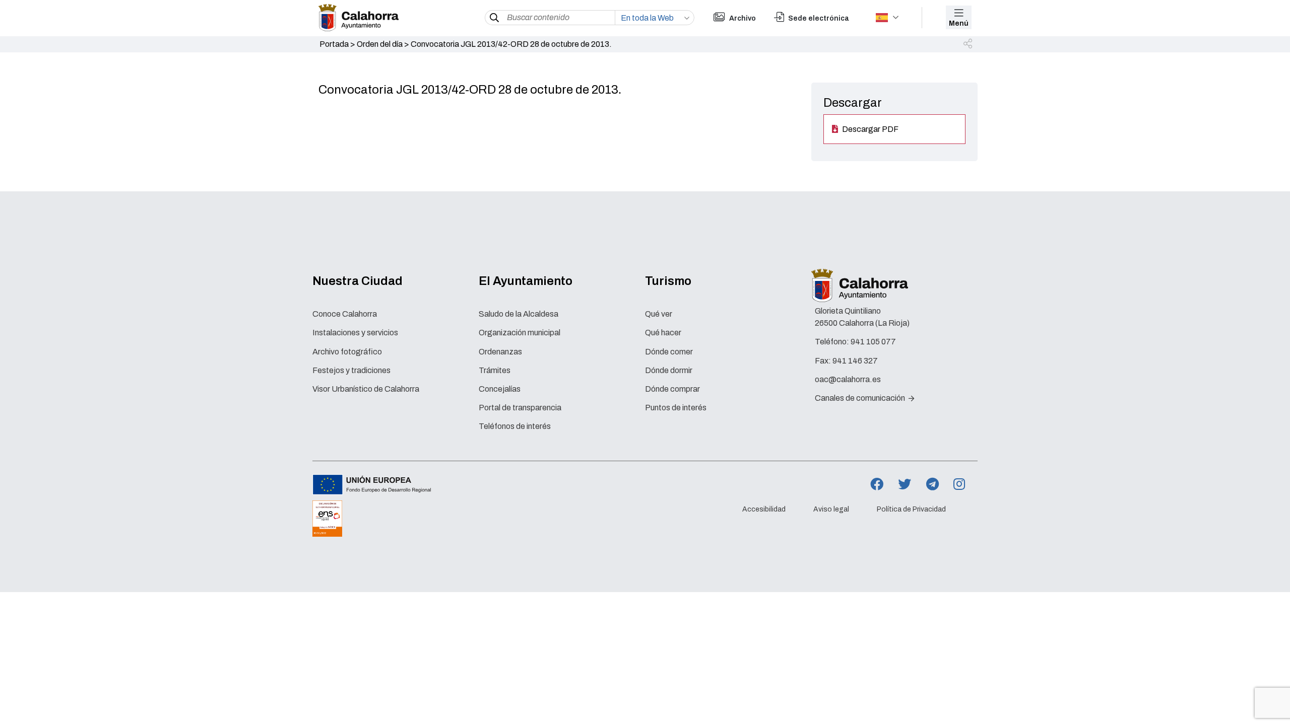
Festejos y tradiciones (351, 370)
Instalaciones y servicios (355, 332)
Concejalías (500, 389)
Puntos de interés (675, 407)
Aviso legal (831, 509)
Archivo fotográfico (347, 351)
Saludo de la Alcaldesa (518, 314)
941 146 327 (855, 360)
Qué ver (658, 314)
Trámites (494, 370)
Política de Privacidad (911, 509)
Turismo (668, 280)
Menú (959, 23)
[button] (968, 44)
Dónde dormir (668, 370)
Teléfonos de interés (515, 426)
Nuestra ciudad (357, 280)
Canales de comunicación (861, 398)
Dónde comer (669, 351)
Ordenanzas (500, 351)
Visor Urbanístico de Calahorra (365, 389)
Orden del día (380, 44)
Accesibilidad (764, 509)
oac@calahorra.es (848, 379)
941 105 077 (873, 341)
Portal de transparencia (520, 407)
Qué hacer (663, 332)
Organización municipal (519, 332)
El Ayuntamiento (525, 280)
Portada (334, 44)
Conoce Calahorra (344, 314)
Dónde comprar (672, 389)
